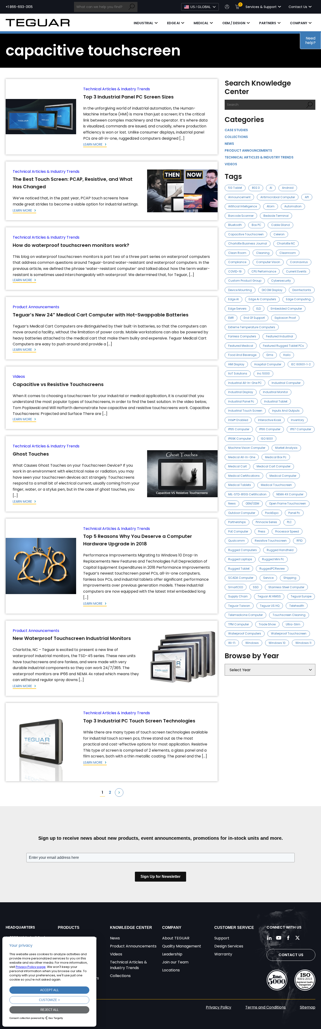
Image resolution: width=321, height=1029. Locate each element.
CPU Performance (263, 271)
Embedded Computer (286, 309)
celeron (279, 234)
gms (269, 355)
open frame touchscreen (287, 503)
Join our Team (175, 962)
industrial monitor (275, 392)
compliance (237, 262)
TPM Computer (238, 624)
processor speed (287, 531)
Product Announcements (36, 307)
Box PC (256, 225)
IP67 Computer (300, 429)
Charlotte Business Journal (247, 243)
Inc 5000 (263, 373)
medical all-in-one (241, 457)
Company (298, 23)
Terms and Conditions (265, 1007)
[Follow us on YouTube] (279, 938)
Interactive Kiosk (269, 420)
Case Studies (236, 130)
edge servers (237, 309)
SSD (255, 587)
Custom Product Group (244, 281)
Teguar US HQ (269, 606)
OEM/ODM (252, 503)
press (261, 531)
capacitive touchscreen (246, 234)
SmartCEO (235, 587)
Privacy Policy (218, 1007)
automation (292, 206)
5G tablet (235, 188)
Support (221, 938)
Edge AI (173, 23)
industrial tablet (275, 401)
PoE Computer (238, 531)
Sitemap (307, 1007)
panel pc (294, 513)
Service (268, 578)
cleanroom (287, 253)
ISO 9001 (267, 439)
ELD (258, 309)
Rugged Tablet (239, 569)
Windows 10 (277, 643)
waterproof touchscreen (288, 633)
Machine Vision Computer (246, 448)
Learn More (93, 144)
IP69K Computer (239, 439)
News (229, 143)
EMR (231, 318)
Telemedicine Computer (245, 615)
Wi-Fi (231, 643)
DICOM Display (272, 290)
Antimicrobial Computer (277, 197)
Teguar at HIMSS (269, 596)
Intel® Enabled (238, 420)
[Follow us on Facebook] (288, 938)
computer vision (268, 262)
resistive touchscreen (271, 541)
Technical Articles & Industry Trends (116, 89)
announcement (239, 197)
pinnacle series (266, 522)
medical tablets (239, 485)
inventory (297, 420)
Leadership (172, 954)
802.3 (256, 188)
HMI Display (236, 364)
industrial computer (286, 383)
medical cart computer (273, 466)
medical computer (283, 476)
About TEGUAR (175, 938)
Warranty (223, 954)
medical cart (237, 466)
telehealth (296, 606)
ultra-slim (293, 624)
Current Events (296, 271)
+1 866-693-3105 (19, 6)
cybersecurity (281, 281)
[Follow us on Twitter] (297, 938)
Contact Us (290, 955)
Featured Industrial (279, 336)
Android (288, 188)
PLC (289, 522)
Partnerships (237, 522)
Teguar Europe (301, 596)
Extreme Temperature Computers (251, 327)
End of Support (254, 318)
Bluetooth (235, 225)
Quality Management (181, 946)
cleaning (263, 253)
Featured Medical (240, 346)
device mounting (240, 290)
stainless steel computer (286, 587)
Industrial (143, 23)
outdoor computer (241, 513)
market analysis (286, 448)
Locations (171, 970)
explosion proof (285, 318)
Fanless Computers (242, 336)
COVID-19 (235, 271)
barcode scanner (241, 216)
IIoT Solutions (237, 373)
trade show (267, 624)
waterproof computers (244, 633)
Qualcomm (236, 541)
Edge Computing (298, 299)
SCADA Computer (240, 578)
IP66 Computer (269, 429)
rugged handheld (280, 550)
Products (68, 928)
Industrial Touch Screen (245, 411)
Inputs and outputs (286, 411)
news (232, 503)
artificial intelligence (242, 206)
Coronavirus (299, 262)
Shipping (289, 578)
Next (119, 792)
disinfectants (301, 290)
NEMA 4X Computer (289, 494)
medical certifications (244, 476)
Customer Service (234, 928)
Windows (252, 643)
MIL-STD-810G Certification (247, 494)
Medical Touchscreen (276, 485)
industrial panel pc (241, 401)
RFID (299, 541)
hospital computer (267, 364)
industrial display (240, 392)
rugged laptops (240, 559)
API (307, 197)
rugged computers (242, 550)
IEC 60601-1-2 (301, 364)
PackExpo (271, 513)
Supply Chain (238, 596)
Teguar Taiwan (239, 606)
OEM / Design (233, 23)
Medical (201, 23)
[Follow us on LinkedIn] (269, 938)
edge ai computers (262, 299)
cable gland (280, 225)
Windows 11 (303, 643)
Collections (236, 136)
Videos (19, 376)
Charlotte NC (286, 243)
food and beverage (242, 355)
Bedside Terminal (276, 216)
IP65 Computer (238, 429)
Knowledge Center (131, 928)
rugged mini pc (273, 559)
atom (270, 206)
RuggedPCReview (272, 569)
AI (271, 188)
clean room (237, 253)
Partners (267, 23)
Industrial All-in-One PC (245, 383)
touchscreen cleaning (289, 615)
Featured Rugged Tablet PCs (283, 346)
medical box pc (275, 457)
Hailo (286, 355)
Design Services (228, 946)
